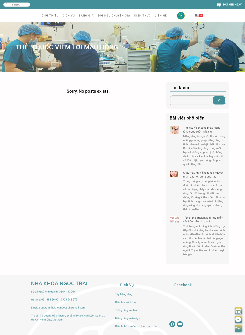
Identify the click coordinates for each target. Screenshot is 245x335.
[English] (197, 15)
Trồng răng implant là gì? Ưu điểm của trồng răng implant (203, 219)
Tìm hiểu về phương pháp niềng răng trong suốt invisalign (201, 129)
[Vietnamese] (201, 15)
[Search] (219, 100)
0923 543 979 (69, 299)
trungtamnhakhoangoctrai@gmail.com (62, 307)
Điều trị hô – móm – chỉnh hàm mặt (136, 326)
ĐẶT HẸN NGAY (232, 4)
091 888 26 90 (49, 299)
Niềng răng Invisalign (127, 318)
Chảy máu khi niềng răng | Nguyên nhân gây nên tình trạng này (203, 174)
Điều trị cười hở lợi (125, 302)
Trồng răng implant (126, 310)
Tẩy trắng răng (123, 294)
